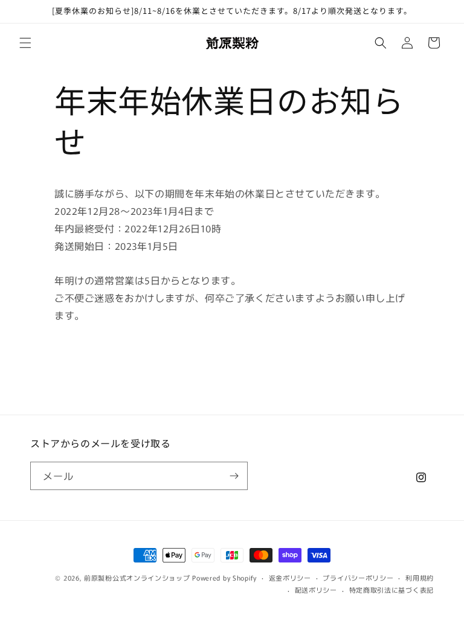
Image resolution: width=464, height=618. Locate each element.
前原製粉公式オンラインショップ (137, 577)
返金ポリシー (290, 577)
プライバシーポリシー (358, 577)
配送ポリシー (316, 589)
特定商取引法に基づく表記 (391, 589)
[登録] (234, 476)
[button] (25, 43)
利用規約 (419, 577)
